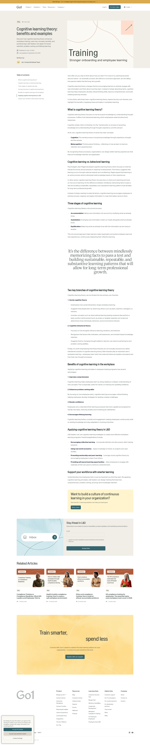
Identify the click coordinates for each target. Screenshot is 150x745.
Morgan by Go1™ (61, 695)
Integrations (59, 719)
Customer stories (77, 698)
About (122, 695)
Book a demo (76, 507)
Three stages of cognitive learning (27, 86)
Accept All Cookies (17, 729)
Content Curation (61, 706)
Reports (74, 704)
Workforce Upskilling (94, 703)
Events (74, 707)
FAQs (106, 715)
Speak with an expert (75, 657)
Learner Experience (62, 712)
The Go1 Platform (61, 722)
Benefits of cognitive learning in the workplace (31, 92)
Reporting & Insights (62, 709)
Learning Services (61, 715)
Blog (73, 695)
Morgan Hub (92, 700)
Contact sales (114, 7)
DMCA (39, 732)
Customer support (110, 695)
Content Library (60, 698)
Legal (34, 732)
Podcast (74, 713)
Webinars (75, 710)
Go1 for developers (110, 698)
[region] (17, 730)
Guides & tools (76, 701)
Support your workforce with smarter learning (31, 98)
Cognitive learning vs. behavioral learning (29, 83)
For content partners (111, 701)
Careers (123, 701)
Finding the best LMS (95, 722)
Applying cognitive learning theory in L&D (29, 95)
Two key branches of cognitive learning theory (31, 89)
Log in (104, 7)
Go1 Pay (58, 725)
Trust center (108, 709)
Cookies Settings (17, 738)
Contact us (124, 698)
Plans (44, 7)
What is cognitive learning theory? (27, 80)
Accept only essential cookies (17, 733)
